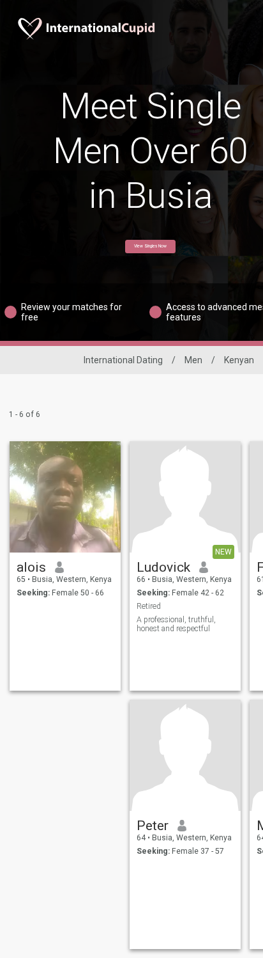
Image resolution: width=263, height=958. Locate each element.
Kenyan (239, 360)
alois (31, 567)
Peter (153, 825)
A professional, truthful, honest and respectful (176, 624)
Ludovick (163, 567)
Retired (149, 606)
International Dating (123, 360)
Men (193, 360)
